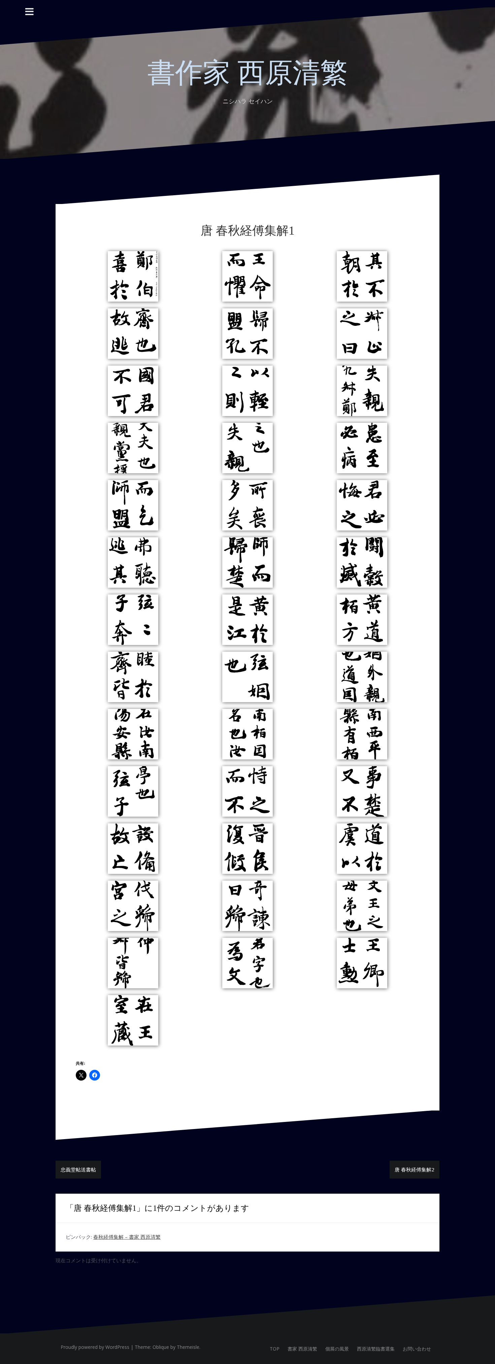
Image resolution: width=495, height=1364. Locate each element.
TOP (274, 1348)
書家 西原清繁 (302, 1348)
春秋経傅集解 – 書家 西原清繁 (127, 1236)
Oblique (161, 1347)
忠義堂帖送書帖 (78, 1169)
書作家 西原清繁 (247, 73)
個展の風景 (337, 1348)
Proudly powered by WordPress (95, 1347)
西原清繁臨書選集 (376, 1348)
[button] (133, 276)
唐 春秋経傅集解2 (414, 1169)
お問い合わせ (417, 1348)
